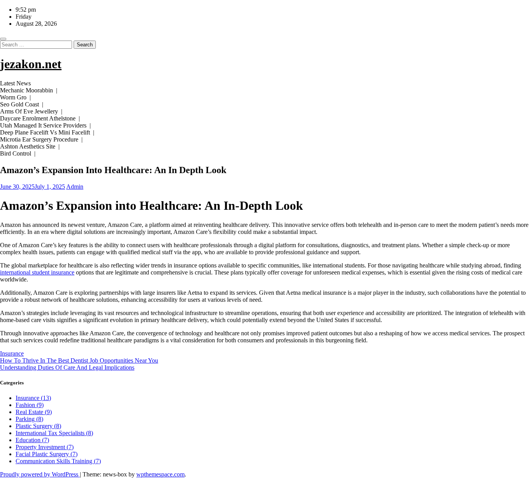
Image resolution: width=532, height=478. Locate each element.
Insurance (12, 353)
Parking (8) (29, 419)
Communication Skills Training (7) (58, 461)
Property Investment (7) (45, 447)
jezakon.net (31, 64)
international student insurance (37, 272)
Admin (74, 186)
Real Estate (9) (34, 412)
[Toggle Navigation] (3, 39)
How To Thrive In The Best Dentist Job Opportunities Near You (79, 360)
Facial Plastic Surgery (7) (47, 454)
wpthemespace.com (160, 474)
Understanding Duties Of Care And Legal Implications (67, 367)
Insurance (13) (33, 398)
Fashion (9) (30, 405)
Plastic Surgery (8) (38, 426)
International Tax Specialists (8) (54, 433)
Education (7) (32, 440)
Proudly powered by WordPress (40, 474)
